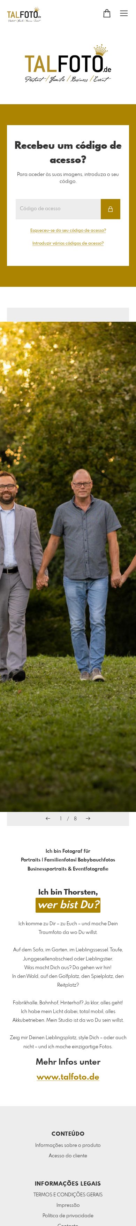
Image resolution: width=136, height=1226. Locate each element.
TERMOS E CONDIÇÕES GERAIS (68, 1195)
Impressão (68, 1205)
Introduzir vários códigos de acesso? (68, 244)
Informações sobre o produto (68, 1145)
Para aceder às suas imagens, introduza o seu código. (68, 178)
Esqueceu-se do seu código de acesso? (68, 231)
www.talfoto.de (68, 1077)
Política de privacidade (68, 1215)
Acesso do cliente (68, 1156)
